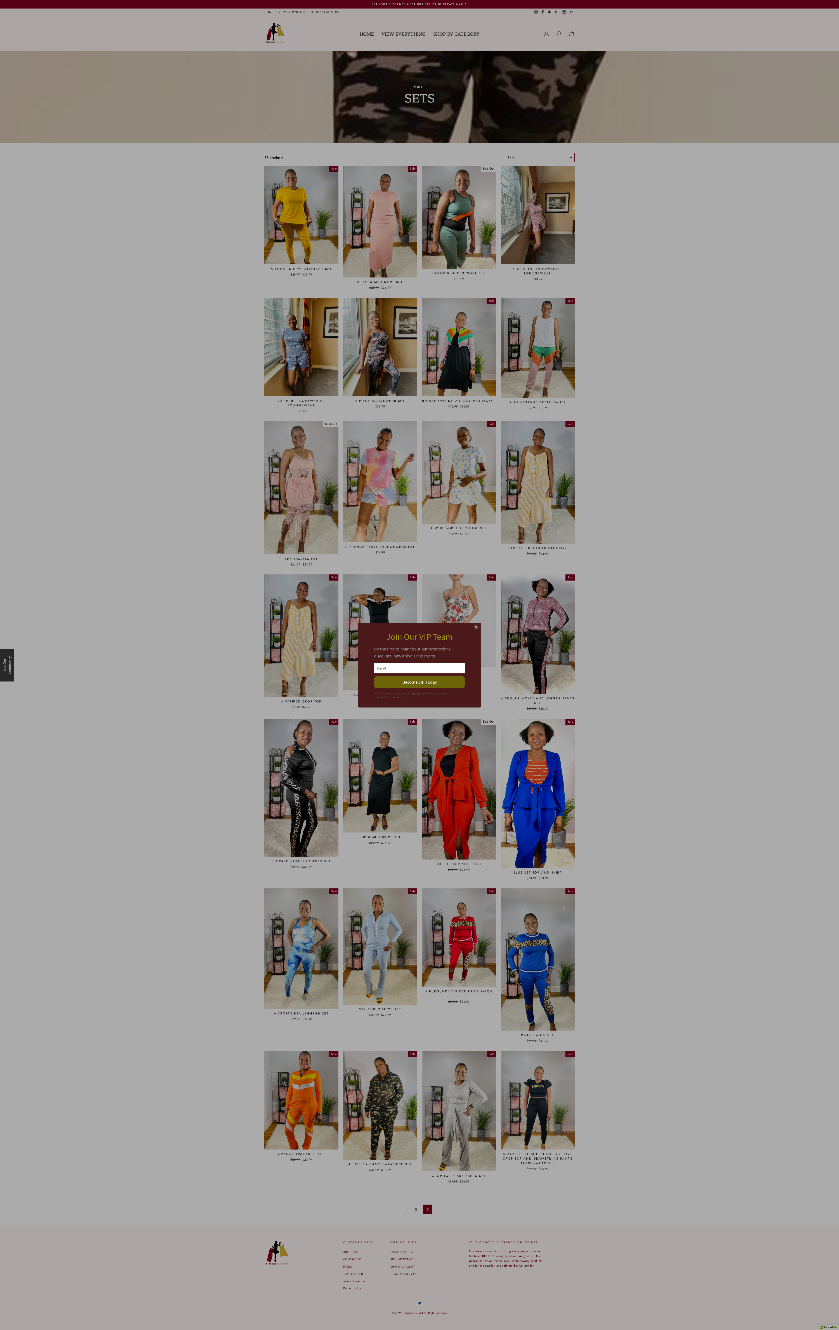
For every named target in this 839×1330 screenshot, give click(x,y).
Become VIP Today (419, 682)
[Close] (476, 627)
